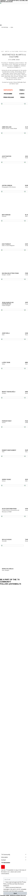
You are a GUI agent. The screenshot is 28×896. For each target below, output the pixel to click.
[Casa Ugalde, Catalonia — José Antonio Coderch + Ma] (7, 650)
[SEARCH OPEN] (1, 24)
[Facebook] (7, 867)
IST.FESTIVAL (4, 27)
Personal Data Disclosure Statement (13, 885)
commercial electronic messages (12, 888)
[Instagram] (3, 867)
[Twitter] (11, 867)
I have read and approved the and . (14, 884)
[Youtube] (15, 867)
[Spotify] (19, 867)
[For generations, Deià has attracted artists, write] (7, 816)
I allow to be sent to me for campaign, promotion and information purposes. (15, 889)
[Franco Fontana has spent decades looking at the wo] (7, 746)
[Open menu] (1, 25)
